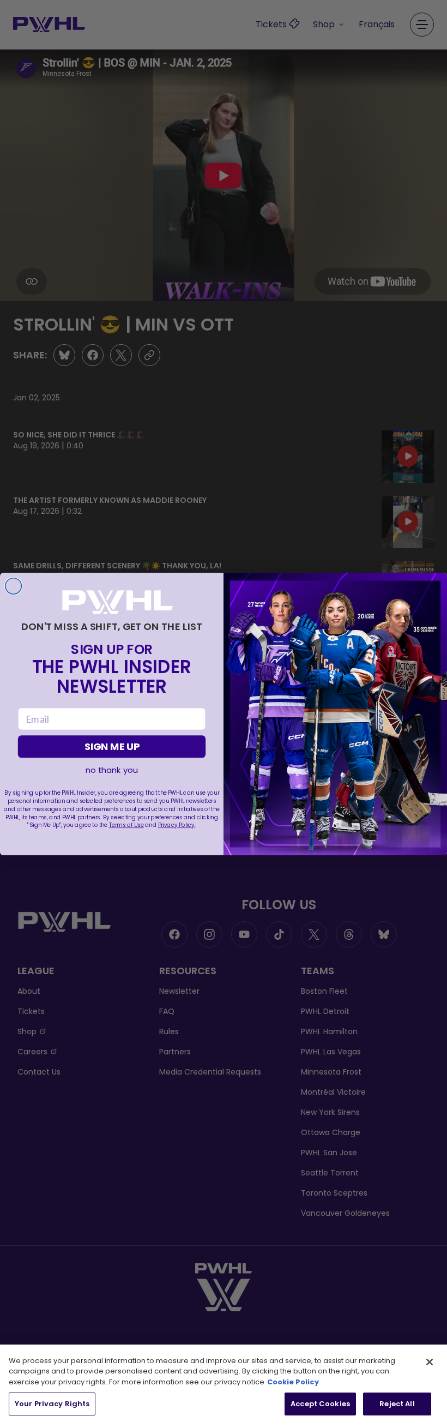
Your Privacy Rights (52, 1404)
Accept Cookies (320, 1404)
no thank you (111, 770)
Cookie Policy (293, 1382)
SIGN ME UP (112, 746)
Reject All (396, 1404)
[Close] (430, 1362)
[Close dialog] (13, 586)
